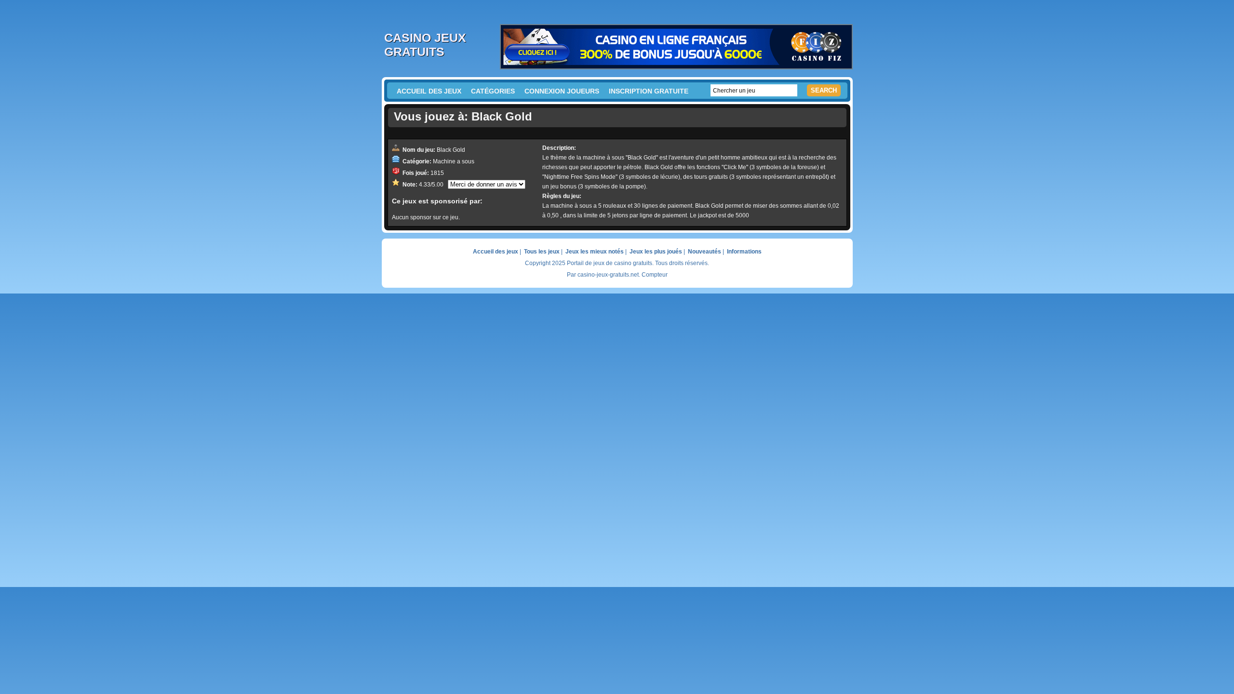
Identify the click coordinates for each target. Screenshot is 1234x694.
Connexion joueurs (561, 91)
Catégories (493, 91)
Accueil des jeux (429, 91)
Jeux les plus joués (656, 251)
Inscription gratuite (648, 91)
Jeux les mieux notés (594, 251)
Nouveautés (704, 251)
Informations (744, 251)
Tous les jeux (542, 251)
